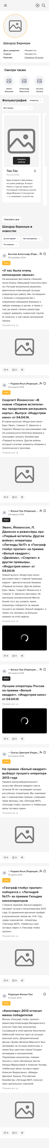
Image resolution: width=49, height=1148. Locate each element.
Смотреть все (11, 219)
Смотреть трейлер (21, 160)
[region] (24, 638)
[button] (11, 238)
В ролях (39, 57)
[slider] (24, 642)
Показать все (8, 325)
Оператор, (30, 57)
